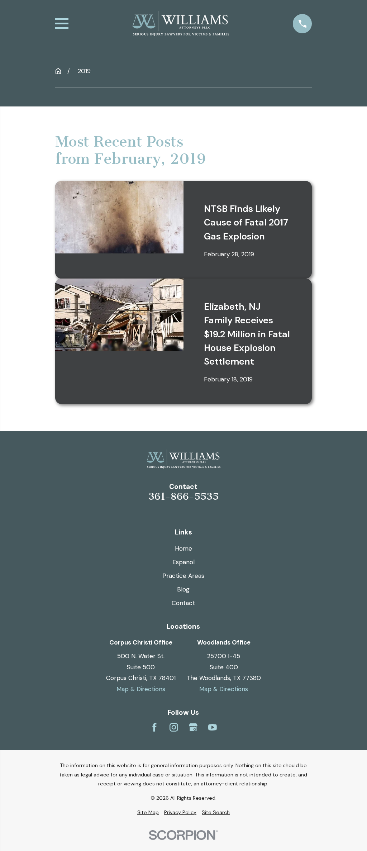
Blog (183, 589)
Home (183, 548)
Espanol (183, 562)
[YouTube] (212, 727)
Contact (183, 603)
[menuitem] (148, 812)
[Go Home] (58, 71)
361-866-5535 (183, 496)
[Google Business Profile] (193, 727)
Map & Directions (140, 689)
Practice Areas (183, 576)
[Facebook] (154, 727)
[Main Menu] (61, 23)
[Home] (180, 24)
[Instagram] (174, 727)
